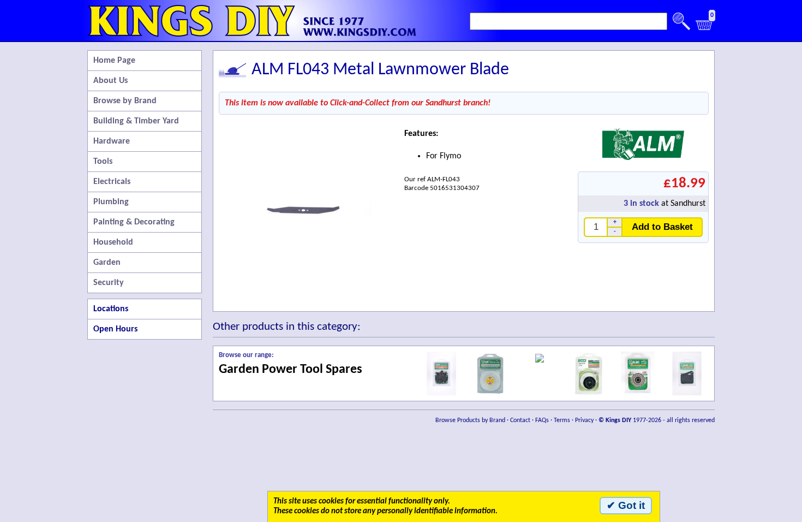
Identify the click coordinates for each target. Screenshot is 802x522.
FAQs (542, 420)
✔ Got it (626, 505)
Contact (520, 420)
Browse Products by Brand (470, 420)
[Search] (681, 21)
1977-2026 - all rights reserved (656, 420)
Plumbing (111, 202)
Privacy (584, 420)
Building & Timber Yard (136, 121)
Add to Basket (662, 226)
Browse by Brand (125, 101)
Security (108, 282)
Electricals (111, 181)
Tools (102, 161)
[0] (704, 28)
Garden (107, 262)
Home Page (114, 60)
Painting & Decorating (134, 222)
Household (113, 242)
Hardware (111, 141)
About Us (110, 80)
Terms (562, 420)
